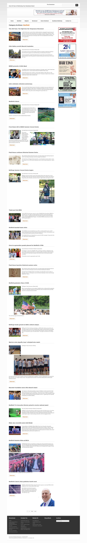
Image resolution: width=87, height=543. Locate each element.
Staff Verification (25, 524)
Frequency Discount (37, 525)
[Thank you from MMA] (15, 217)
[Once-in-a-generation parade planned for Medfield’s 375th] (15, 253)
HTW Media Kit (36, 520)
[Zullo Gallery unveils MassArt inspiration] (15, 53)
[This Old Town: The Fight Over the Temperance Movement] (15, 36)
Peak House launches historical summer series (23, 265)
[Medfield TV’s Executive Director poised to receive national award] (15, 412)
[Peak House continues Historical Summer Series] (15, 160)
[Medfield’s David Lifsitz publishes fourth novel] (15, 489)
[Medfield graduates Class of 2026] (15, 290)
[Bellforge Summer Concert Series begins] (15, 177)
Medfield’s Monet (14, 101)
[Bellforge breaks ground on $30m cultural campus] (15, 332)
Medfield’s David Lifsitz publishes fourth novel (23, 481)
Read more (25, 39)
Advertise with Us (25, 520)
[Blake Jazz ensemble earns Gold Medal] (15, 430)
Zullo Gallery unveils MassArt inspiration (21, 46)
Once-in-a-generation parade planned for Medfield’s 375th (26, 245)
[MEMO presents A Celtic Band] (15, 73)
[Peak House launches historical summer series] (15, 272)
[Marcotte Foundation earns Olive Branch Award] (15, 395)
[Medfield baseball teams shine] (15, 235)
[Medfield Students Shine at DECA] (15, 448)
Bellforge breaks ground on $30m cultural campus (24, 324)
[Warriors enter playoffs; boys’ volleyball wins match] (15, 349)
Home (12, 21)
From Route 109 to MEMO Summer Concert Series (24, 127)
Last (35, 511)
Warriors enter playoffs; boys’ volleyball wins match (24, 342)
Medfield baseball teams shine (18, 227)
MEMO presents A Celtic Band (18, 66)
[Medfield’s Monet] (15, 109)
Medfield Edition (13, 526)
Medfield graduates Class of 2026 (19, 283)
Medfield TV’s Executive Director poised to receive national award (28, 405)
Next (32, 511)
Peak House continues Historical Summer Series (23, 152)
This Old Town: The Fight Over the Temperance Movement (26, 28)
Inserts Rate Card (37, 524)
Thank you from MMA (15, 210)
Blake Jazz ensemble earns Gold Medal (20, 423)
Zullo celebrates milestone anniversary (20, 84)
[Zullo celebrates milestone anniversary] (15, 91)
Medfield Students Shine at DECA (19, 440)
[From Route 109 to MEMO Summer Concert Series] (15, 134)
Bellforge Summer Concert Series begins (21, 170)
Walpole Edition (13, 530)
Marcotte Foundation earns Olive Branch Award (23, 387)
